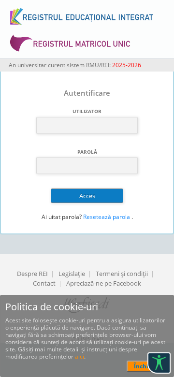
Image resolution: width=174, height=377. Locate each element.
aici (79, 356)
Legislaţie (71, 273)
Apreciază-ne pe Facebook (103, 283)
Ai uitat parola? (62, 217)
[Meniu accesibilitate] (159, 363)
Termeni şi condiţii (122, 273)
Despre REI (32, 273)
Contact (44, 283)
